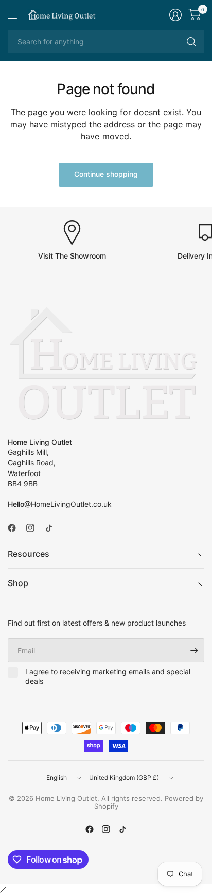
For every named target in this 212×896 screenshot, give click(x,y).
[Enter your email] (194, 650)
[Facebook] (16, 528)
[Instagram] (34, 528)
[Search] (191, 41)
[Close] (3, 890)
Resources (28, 553)
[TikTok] (53, 528)
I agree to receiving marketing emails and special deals (107, 676)
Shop (18, 583)
